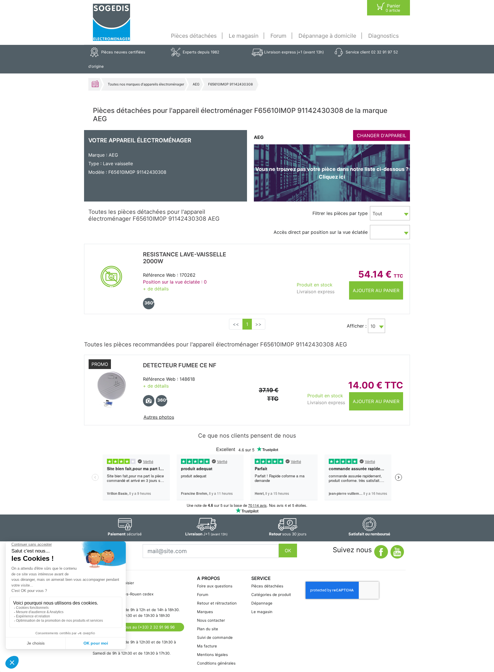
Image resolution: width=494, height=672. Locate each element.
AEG (196, 84)
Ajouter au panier (376, 290)
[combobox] (390, 213)
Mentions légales (212, 654)
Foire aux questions (214, 586)
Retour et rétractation (217, 603)
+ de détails (156, 289)
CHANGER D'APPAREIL (381, 135)
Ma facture (207, 646)
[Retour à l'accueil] (111, 22)
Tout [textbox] (377, 213)
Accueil (95, 84)
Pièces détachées (194, 35)
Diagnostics (383, 35)
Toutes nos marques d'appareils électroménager (146, 84)
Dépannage (261, 603)
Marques (205, 611)
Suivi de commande (215, 637)
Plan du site (207, 629)
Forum (278, 35)
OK (288, 550)
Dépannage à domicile (327, 35)
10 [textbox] (372, 326)
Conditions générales (216, 663)
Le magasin (243, 35)
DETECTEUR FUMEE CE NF (179, 365)
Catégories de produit (271, 594)
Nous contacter (211, 620)
